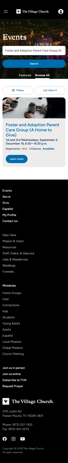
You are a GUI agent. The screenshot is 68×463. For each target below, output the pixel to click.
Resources (9, 247)
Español (7, 209)
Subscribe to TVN (14, 380)
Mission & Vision (13, 241)
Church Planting (13, 354)
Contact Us (9, 221)
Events (7, 190)
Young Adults (11, 323)
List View (49, 90)
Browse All (42, 75)
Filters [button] (20, 90)
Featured (25, 75)
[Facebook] (4, 439)
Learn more (16, 158)
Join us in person (13, 368)
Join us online (11, 374)
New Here (9, 235)
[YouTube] (22, 439)
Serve (6, 196)
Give (5, 203)
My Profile (9, 215)
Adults (6, 329)
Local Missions (11, 342)
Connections (10, 305)
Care (5, 299)
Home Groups (11, 293)
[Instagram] (13, 439)
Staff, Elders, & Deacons (18, 253)
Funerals (8, 271)
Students (8, 317)
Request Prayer (12, 386)
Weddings (8, 265)
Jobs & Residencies (15, 259)
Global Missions (12, 348)
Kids (5, 311)
